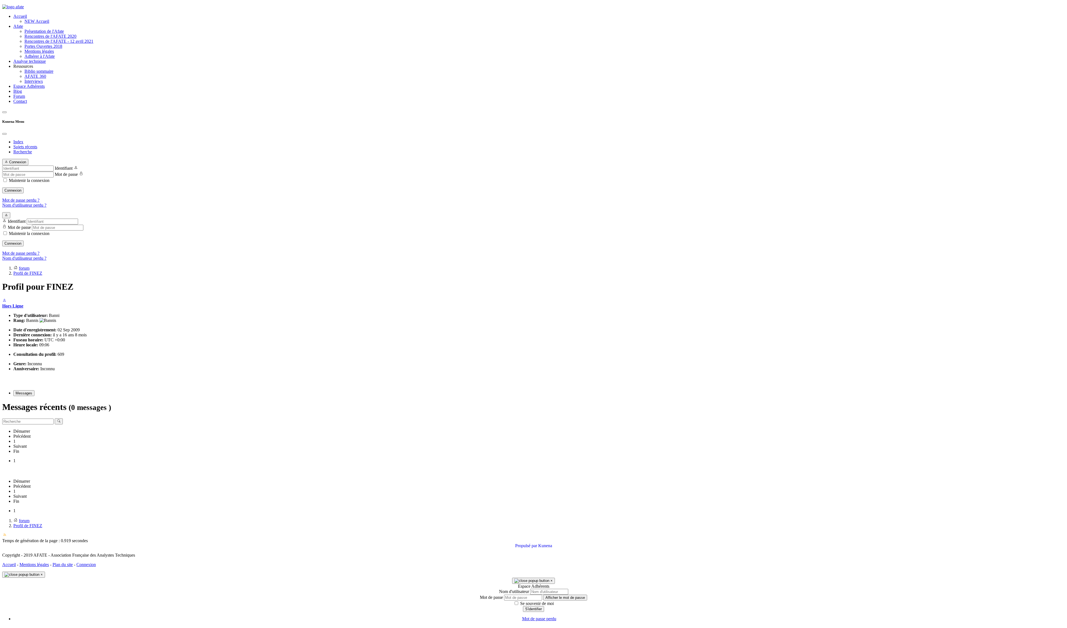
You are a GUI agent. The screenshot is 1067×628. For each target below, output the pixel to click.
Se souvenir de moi (536, 603)
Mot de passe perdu (539, 618)
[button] (539, 66)
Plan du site (63, 564)
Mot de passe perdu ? (20, 200)
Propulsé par (526, 545)
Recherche (22, 151)
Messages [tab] (24, 393)
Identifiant (64, 168)
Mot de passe (66, 174)
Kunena (545, 545)
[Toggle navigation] (4, 112)
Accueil (9, 564)
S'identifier (533, 609)
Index (18, 141)
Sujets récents (25, 146)
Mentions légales (34, 564)
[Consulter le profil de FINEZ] (4, 301)
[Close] (4, 134)
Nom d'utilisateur (514, 591)
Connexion (12, 190)
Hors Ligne (12, 306)
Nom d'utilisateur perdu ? (24, 205)
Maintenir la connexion (29, 180)
